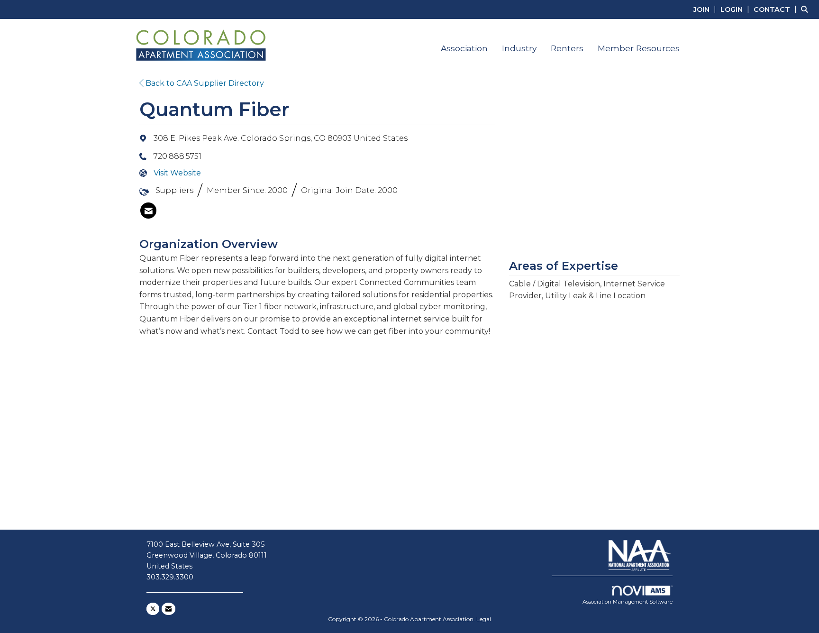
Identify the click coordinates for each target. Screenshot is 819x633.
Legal (483, 619)
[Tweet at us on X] (152, 609)
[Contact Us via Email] (168, 609)
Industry (519, 48)
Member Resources (639, 48)
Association (464, 48)
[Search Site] (806, 9)
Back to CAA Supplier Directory (204, 83)
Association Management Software (627, 601)
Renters (567, 48)
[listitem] (706, 9)
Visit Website (177, 172)
